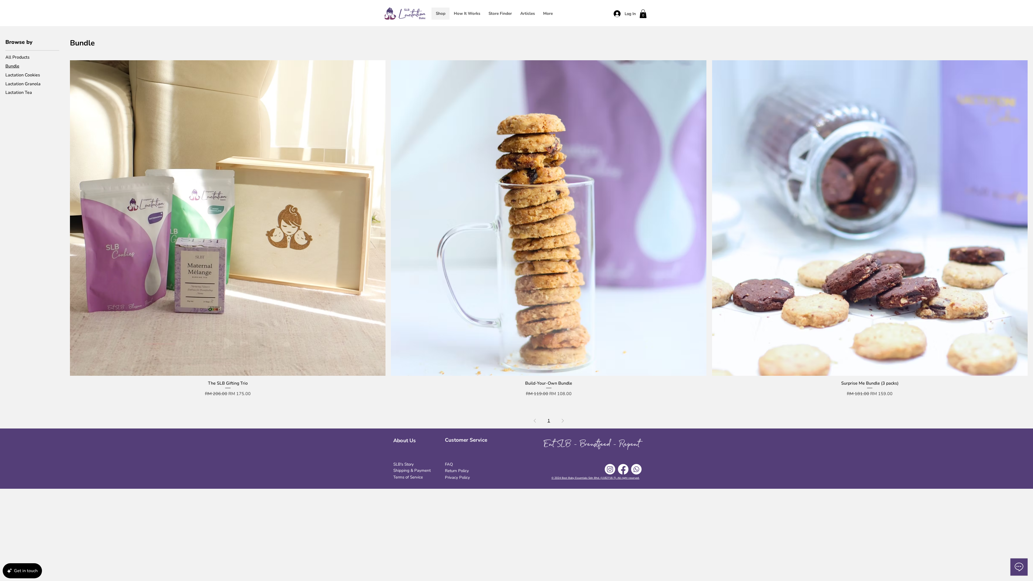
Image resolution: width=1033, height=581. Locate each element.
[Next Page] (563, 420)
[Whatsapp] (636, 469)
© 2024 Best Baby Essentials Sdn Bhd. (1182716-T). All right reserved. (595, 478)
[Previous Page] (535, 420)
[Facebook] (623, 469)
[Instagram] (610, 469)
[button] (643, 13)
